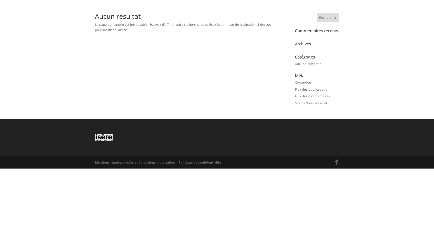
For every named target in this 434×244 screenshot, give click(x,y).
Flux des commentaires (312, 96)
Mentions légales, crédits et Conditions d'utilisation (135, 162)
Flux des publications (311, 89)
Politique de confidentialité (200, 162)
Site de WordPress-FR (311, 103)
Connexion (303, 82)
